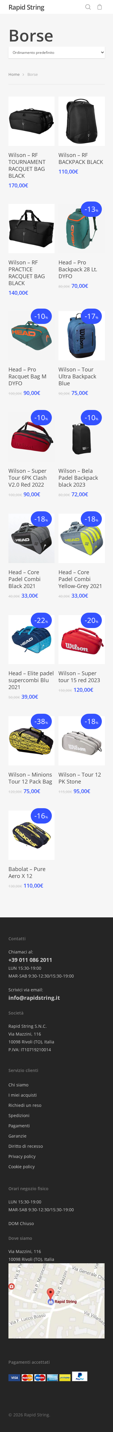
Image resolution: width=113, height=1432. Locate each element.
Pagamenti (19, 1126)
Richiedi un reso (24, 1105)
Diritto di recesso (25, 1146)
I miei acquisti (22, 1095)
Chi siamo (18, 1085)
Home (14, 74)
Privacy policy (22, 1156)
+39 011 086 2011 (30, 959)
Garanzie (17, 1136)
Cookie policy (21, 1166)
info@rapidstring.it (34, 997)
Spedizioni (19, 1115)
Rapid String (26, 7)
